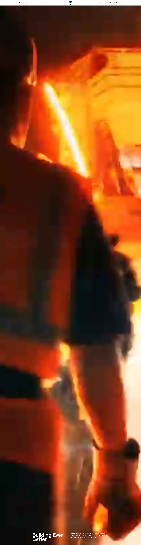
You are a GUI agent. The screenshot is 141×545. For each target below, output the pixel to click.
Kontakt (100, 2)
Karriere (106, 2)
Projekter (35, 2)
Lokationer (111, 2)
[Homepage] (70, 3)
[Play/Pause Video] (108, 541)
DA (120, 2)
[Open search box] (116, 2)
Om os (20, 2)
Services (27, 2)
